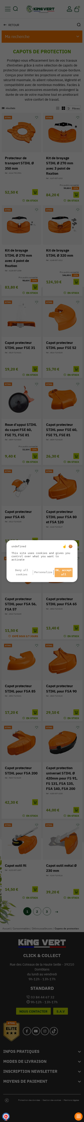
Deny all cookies (21, 572)
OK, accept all (63, 572)
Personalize (43, 572)
